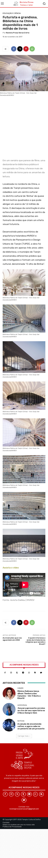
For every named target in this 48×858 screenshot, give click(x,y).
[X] (20, 48)
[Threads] (41, 672)
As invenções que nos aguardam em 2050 (12, 639)
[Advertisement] (24, 128)
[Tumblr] (17, 672)
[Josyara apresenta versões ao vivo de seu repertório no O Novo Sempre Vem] (9, 709)
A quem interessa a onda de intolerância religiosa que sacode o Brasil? (35, 641)
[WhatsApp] (32, 48)
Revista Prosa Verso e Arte (17, 33)
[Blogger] (35, 672)
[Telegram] (23, 672)
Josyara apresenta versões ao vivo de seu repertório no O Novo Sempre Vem (31, 710)
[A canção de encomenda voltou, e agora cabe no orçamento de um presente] (9, 725)
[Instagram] (11, 672)
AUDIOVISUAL (22, 705)
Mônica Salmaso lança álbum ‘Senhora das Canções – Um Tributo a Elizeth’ (29, 694)
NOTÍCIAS (20, 721)
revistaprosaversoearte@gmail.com (24, 809)
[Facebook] (13, 48)
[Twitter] (17, 794)
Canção (20, 688)
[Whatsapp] (29, 672)
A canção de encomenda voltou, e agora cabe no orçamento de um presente (31, 726)
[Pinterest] (26, 48)
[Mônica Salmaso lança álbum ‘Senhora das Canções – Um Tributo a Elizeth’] (9, 693)
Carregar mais (23, 736)
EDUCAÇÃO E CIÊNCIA (12, 13)
